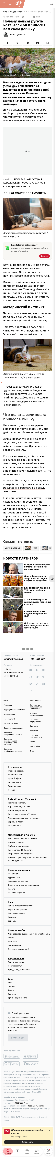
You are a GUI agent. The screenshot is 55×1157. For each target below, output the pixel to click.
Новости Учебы (16, 930)
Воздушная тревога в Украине (22, 814)
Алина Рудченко (17, 35)
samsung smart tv (31, 1063)
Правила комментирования (38, 714)
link (31, 670)
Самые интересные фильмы (21, 906)
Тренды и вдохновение (18, 969)
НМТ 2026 (12, 941)
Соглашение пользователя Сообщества (36, 707)
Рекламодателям (11, 723)
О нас (6, 700)
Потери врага (14, 825)
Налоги (11, 889)
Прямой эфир (14, 778)
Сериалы (12, 921)
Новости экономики (19, 870)
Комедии (12, 917)
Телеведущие (9, 719)
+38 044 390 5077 (37, 659)
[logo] (18, 4)
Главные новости (16, 771)
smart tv (12, 1063)
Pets (5, 12)
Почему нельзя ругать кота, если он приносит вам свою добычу (40, 12)
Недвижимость (16, 958)
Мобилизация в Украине (21, 835)
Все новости (15, 767)
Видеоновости (14, 782)
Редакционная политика (14, 710)
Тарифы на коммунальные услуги (23, 885)
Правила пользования (13, 728)
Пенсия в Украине (16, 893)
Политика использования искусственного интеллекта (10, 742)
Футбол (11, 986)
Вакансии (34, 731)
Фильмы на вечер (16, 913)
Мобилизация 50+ (16, 842)
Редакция (8, 705)
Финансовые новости (18, 881)
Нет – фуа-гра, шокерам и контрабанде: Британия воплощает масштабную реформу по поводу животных (26, 486)
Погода (11, 790)
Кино (11, 902)
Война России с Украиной (22, 799)
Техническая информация (35, 721)
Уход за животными (18, 12)
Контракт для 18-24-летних (20, 850)
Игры (32, 751)
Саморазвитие (14, 945)
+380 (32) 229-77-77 (20, 1103)
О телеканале (9, 714)
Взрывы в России (16, 822)
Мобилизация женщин (18, 846)
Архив (32, 742)
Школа (11, 937)
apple (31, 1056)
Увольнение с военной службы (22, 838)
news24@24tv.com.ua (13, 659)
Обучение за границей (18, 949)
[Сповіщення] (51, 4)
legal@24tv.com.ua (36, 1106)
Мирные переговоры (18, 810)
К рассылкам (17, 1038)
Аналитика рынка (16, 962)
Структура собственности (36, 736)
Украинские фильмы (17, 909)
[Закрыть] (49, 1130)
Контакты (34, 726)
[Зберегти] (47, 43)
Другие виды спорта (17, 998)
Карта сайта (35, 746)
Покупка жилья (15, 966)
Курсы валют (14, 877)
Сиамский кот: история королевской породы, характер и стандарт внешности (24, 182)
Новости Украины (16, 774)
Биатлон (12, 994)
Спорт (11, 979)
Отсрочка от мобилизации (20, 854)
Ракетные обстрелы (17, 803)
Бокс (10, 983)
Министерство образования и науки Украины (29, 934)
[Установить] (27, 1136)
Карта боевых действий (19, 806)
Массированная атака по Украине (23, 818)
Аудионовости (14, 786)
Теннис (11, 990)
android (12, 1056)
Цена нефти (13, 874)
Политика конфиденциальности (13, 734)
